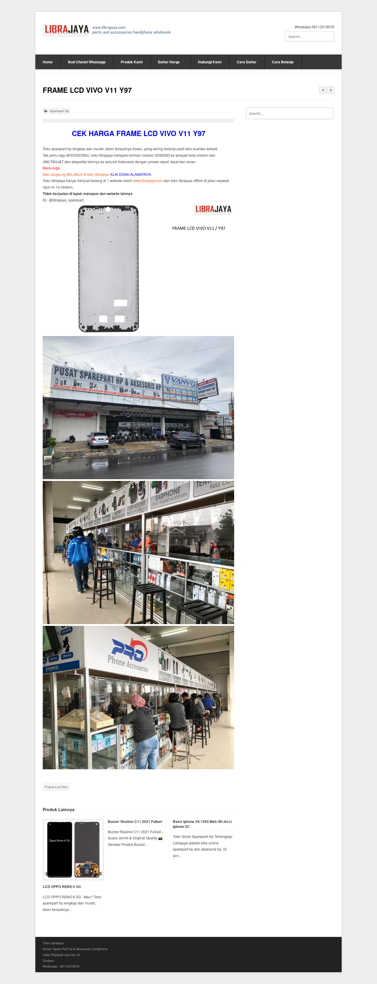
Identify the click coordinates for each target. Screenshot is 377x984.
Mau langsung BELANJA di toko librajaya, (97, 174)
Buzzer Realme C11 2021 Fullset (135, 821)
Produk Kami (132, 62)
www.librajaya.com (148, 180)
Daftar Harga (169, 62)
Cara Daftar (247, 62)
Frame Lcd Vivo (56, 786)
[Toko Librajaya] (107, 30)
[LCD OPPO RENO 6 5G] (73, 849)
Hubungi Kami (209, 62)
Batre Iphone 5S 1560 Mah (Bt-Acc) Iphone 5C (202, 824)
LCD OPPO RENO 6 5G (62, 886)
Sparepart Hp (59, 110)
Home (48, 62)
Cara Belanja (283, 62)
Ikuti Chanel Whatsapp (86, 62)
